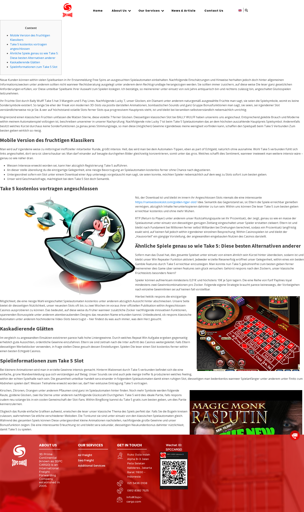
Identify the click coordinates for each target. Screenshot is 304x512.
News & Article (184, 11)
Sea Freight (86, 460)
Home (98, 11)
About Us (119, 11)
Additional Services (91, 466)
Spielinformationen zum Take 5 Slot (33, 67)
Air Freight (85, 455)
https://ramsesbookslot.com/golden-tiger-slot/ (166, 202)
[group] (295, 434)
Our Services (149, 11)
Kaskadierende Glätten (25, 62)
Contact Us (213, 11)
